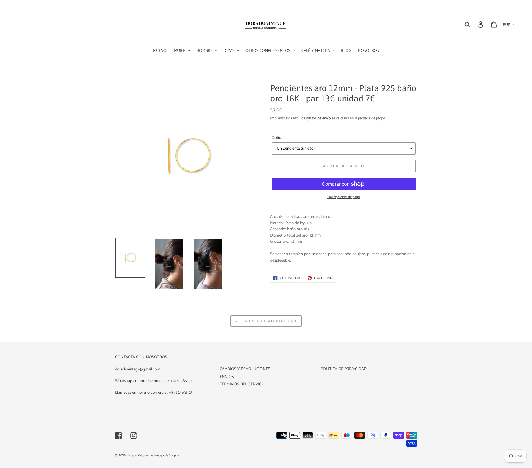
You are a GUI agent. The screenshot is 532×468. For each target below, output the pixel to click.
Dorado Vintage (137, 455)
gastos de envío (318, 118)
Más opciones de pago (343, 197)
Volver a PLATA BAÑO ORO (270, 321)
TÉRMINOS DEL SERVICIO (242, 384)
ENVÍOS (227, 376)
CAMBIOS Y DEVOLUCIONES (245, 368)
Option (277, 138)
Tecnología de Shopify (164, 455)
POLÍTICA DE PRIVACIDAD (344, 368)
